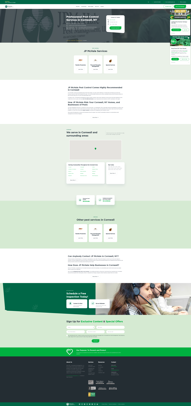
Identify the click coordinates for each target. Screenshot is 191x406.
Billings (93, 173)
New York (73, 40)
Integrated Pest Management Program (91, 370)
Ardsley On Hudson (72, 169)
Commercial (83, 6)
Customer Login (101, 372)
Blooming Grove (83, 175)
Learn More (185, 29)
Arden (93, 167)
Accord (69, 167)
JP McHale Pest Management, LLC (73, 375)
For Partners (100, 367)
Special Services (110, 65)
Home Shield (90, 6)
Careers (102, 6)
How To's (97, 6)
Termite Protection (80, 65)
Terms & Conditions (112, 404)
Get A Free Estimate (176, 29)
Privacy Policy (104, 404)
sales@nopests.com (115, 370)
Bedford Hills (70, 173)
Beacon (69, 171)
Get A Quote (175, 59)
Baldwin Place (95, 169)
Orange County (79, 40)
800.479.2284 (114, 366)
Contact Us (100, 370)
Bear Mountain (83, 171)
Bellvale (81, 173)
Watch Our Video (184, 59)
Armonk (81, 169)
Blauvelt (70, 175)
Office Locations (121, 404)
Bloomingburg (95, 175)
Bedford (94, 171)
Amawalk (82, 167)
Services (77, 6)
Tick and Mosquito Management (95, 65)
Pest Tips (100, 365)
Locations (68, 40)
